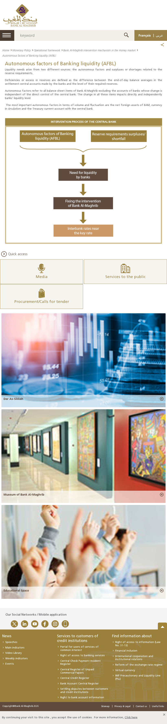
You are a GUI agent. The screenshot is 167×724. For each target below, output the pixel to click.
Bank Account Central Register (79, 683)
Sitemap (105, 706)
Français (144, 35)
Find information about (132, 636)
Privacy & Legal (122, 706)
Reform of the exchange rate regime (139, 665)
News (6, 636)
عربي (159, 35)
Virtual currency (125, 670)
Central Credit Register (74, 678)
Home (5, 50)
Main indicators (14, 647)
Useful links (158, 706)
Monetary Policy (21, 50)
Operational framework (47, 50)
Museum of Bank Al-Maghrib (23, 494)
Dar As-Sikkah (13, 399)
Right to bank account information (82, 697)
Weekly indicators (16, 658)
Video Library (13, 653)
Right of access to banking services (82, 655)
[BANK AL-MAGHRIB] (20, 15)
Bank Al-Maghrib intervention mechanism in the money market (99, 50)
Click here (131, 717)
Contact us (141, 706)
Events (9, 664)
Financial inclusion (126, 650)
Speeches (11, 642)
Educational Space (16, 590)
